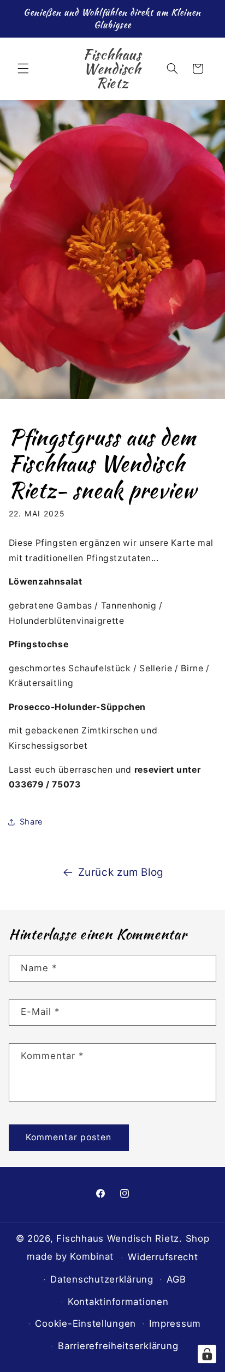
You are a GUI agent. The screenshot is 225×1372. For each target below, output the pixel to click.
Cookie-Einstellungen (85, 1323)
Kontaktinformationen (118, 1301)
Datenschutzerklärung (101, 1279)
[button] (22, 68)
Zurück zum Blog (121, 872)
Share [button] (31, 822)
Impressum (175, 1323)
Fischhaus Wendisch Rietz (117, 1238)
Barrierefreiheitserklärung (118, 1345)
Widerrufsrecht (163, 1256)
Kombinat (92, 1256)
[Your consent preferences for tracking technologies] (207, 1354)
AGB (176, 1279)
